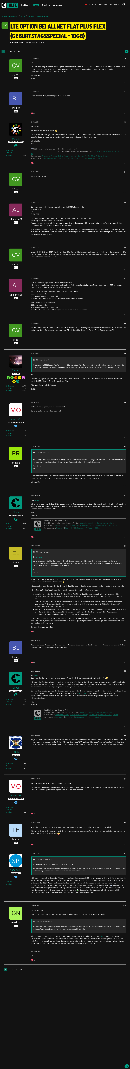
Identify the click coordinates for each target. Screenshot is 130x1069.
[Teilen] (126, 51)
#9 (125, 354)
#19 (125, 853)
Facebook (70, 158)
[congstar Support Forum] (10, 5)
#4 (125, 172)
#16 (125, 735)
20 (15, 51)
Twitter (79, 158)
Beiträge (8, 155)
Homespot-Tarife (84, 156)
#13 (125, 546)
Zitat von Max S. (41, 452)
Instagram (88, 158)
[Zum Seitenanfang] (127, 1066)
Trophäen (9, 153)
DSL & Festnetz (96, 156)
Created (60, 158)
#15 (125, 671)
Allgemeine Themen (49, 156)
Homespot (93, 525)
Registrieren (114, 4)
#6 (125, 248)
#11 (125, 446)
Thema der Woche (49, 158)
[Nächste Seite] (19, 51)
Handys (106, 156)
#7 (125, 278)
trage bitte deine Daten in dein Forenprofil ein (96, 523)
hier (102, 936)
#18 (125, 823)
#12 (125, 495)
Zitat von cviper (41, 360)
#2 (125, 91)
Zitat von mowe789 (43, 859)
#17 (125, 779)
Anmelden (103, 4)
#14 (125, 640)
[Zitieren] (124, 82)
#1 (125, 58)
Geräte (115, 525)
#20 (124, 906)
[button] (90, 4)
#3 (125, 122)
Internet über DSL (105, 525)
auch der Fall (81, 693)
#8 (125, 323)
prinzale (37, 500)
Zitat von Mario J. (42, 552)
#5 (125, 202)
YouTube (98, 158)
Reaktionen (9, 150)
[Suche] (123, 4)
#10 (125, 402)
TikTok (97, 528)
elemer (37, 675)
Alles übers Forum (62, 525)
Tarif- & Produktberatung (67, 156)
